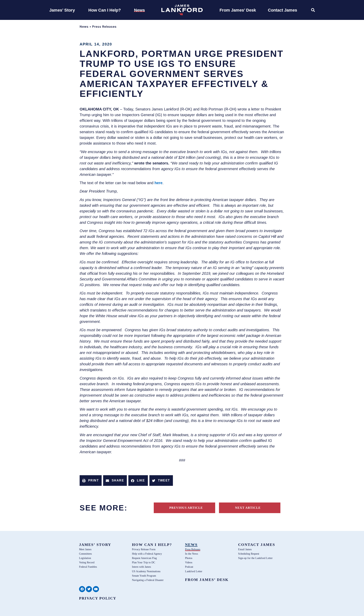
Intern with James (141, 566)
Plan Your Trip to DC (143, 562)
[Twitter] (89, 589)
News (84, 26)
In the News (191, 553)
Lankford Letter (193, 571)
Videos (188, 562)
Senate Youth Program (144, 575)
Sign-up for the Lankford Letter (255, 558)
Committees (85, 553)
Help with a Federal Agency (147, 553)
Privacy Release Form (143, 549)
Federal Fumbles (88, 566)
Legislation (85, 558)
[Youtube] (96, 589)
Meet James (85, 549)
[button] (91, 480)
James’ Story (95, 544)
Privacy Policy (97, 598)
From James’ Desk (207, 580)
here (158, 183)
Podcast (189, 566)
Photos (188, 558)
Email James (245, 549)
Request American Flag (144, 558)
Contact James (256, 544)
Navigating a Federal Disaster (148, 580)
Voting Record (86, 562)
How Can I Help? (152, 544)
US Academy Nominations (146, 571)
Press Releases (104, 26)
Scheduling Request (248, 553)
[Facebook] (82, 589)
